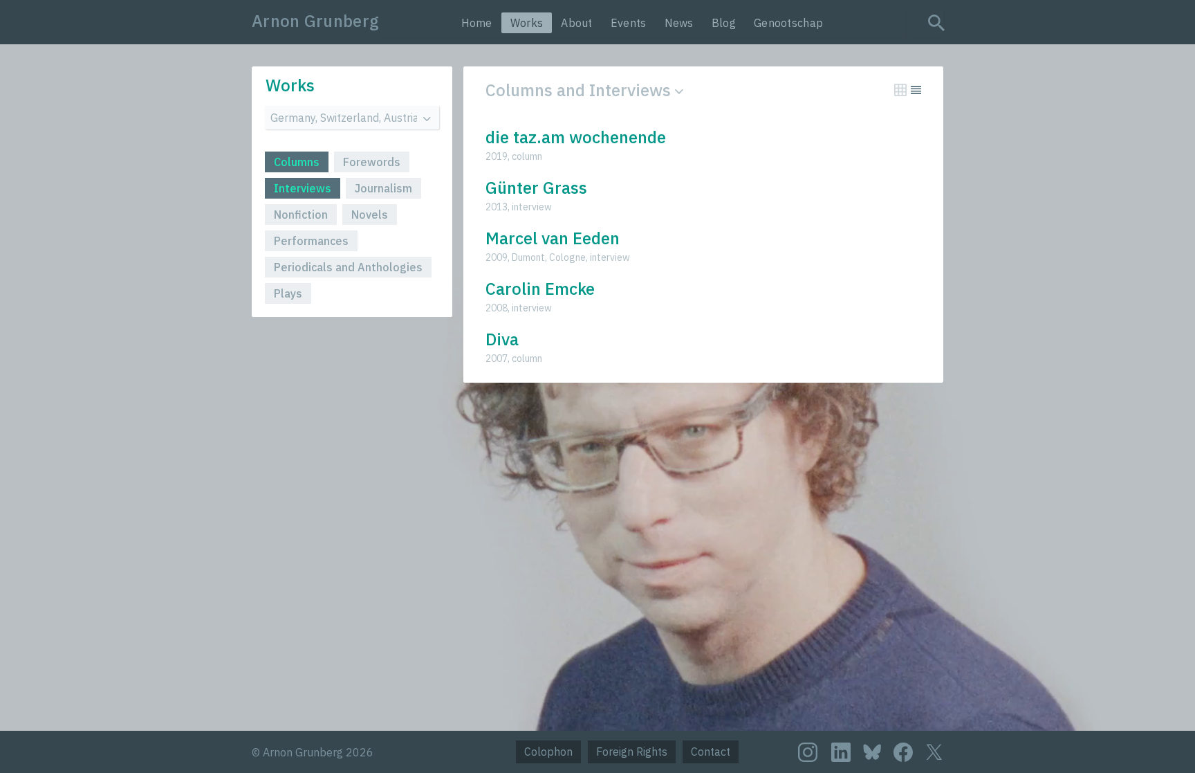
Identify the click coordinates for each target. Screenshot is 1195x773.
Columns (296, 162)
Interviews (302, 188)
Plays (288, 293)
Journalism (383, 188)
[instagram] (808, 752)
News (679, 23)
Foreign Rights (631, 751)
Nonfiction (301, 214)
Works (527, 23)
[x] (934, 752)
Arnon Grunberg (315, 21)
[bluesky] (872, 751)
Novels (369, 214)
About (577, 23)
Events (629, 23)
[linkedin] (841, 752)
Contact (710, 751)
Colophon (548, 751)
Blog (724, 23)
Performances (311, 241)
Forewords (371, 162)
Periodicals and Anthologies (348, 267)
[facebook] (903, 752)
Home (476, 23)
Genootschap (788, 23)
